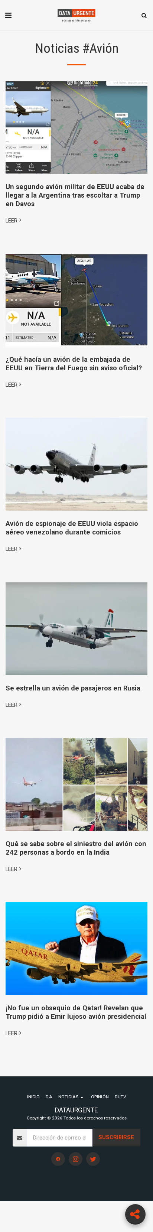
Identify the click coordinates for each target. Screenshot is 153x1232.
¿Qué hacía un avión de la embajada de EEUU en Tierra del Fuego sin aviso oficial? (74, 363)
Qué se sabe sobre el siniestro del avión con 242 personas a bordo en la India (76, 848)
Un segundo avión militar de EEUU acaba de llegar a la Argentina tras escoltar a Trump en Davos (75, 195)
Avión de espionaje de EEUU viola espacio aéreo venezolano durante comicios (72, 528)
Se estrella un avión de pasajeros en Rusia (73, 688)
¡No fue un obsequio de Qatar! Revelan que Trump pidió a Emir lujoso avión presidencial (76, 1012)
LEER (11, 220)
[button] (8, 15)
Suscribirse (116, 1137)
